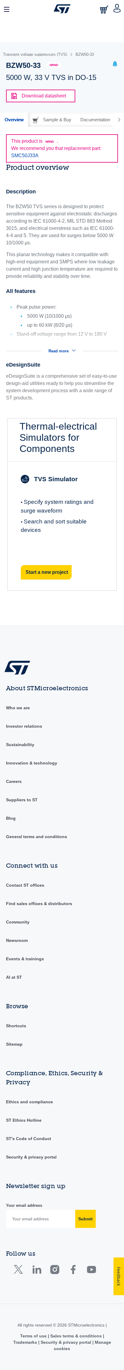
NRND (54, 65)
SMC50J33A (25, 155)
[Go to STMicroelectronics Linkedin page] (36, 1271)
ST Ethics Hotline (24, 1120)
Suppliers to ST (22, 799)
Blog (11, 818)
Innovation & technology (31, 763)
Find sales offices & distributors (39, 903)
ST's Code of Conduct (28, 1138)
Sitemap (14, 1044)
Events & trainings (25, 958)
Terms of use (34, 1335)
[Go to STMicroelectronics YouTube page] (91, 1271)
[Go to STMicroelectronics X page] (19, 1271)
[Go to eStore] (104, 9)
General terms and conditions (36, 836)
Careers (14, 781)
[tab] (14, 120)
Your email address (24, 1205)
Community (17, 922)
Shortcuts (16, 1025)
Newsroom (17, 940)
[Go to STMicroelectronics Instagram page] (54, 1271)
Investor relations (24, 726)
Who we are (18, 707)
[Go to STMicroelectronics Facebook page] (73, 1271)
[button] (7, 9)
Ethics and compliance (29, 1101)
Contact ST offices (25, 885)
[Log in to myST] (117, 9)
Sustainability (20, 744)
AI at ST (14, 977)
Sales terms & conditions (76, 1335)
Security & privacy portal (31, 1157)
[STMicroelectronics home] (62, 8)
